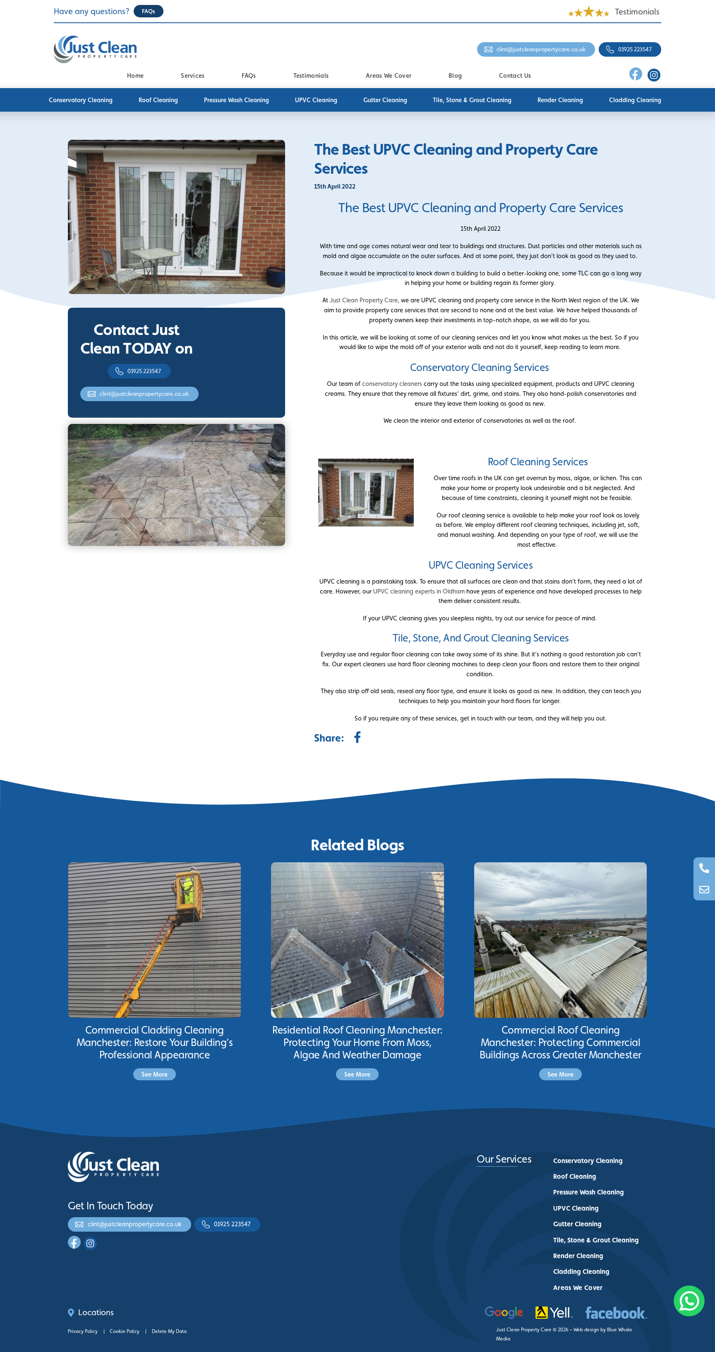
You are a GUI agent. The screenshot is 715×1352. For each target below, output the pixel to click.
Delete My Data (169, 1331)
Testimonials (637, 12)
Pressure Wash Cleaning (236, 99)
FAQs (249, 75)
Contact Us (515, 75)
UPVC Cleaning (316, 99)
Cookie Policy (124, 1331)
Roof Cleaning (158, 99)
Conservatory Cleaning (81, 99)
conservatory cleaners (392, 383)
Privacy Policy (83, 1331)
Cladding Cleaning (635, 99)
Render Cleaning (560, 99)
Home (135, 75)
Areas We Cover (388, 75)
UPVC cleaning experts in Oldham (419, 591)
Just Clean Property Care (364, 300)
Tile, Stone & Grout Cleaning (472, 99)
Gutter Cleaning (385, 99)
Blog (455, 75)
